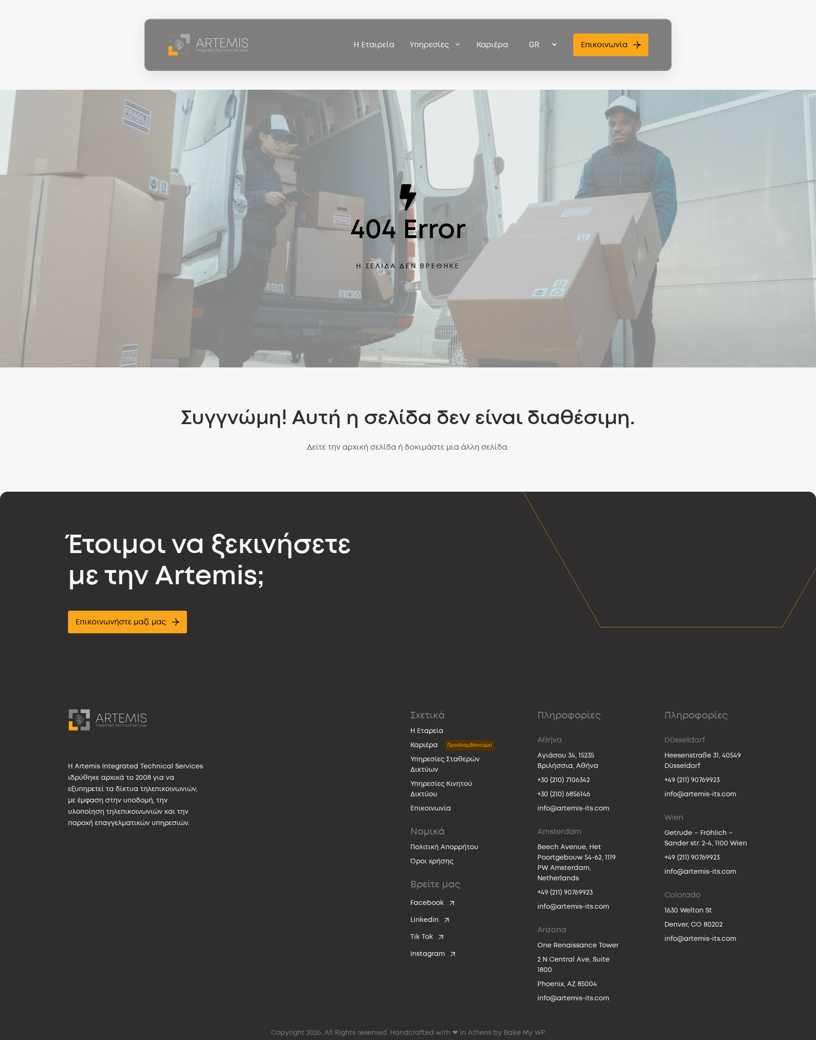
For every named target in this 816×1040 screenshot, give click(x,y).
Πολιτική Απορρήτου (444, 847)
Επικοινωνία (430, 808)
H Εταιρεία (374, 45)
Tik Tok (421, 936)
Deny (272, 613)
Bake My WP (524, 1032)
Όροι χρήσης (431, 861)
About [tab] (549, 453)
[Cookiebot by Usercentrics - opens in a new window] (568, 421)
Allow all (544, 613)
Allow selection (408, 613)
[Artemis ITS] (208, 45)
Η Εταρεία (426, 730)
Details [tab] (408, 453)
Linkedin (424, 919)
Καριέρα (492, 45)
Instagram (427, 953)
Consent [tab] (266, 453)
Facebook (427, 902)
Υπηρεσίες (429, 45)
